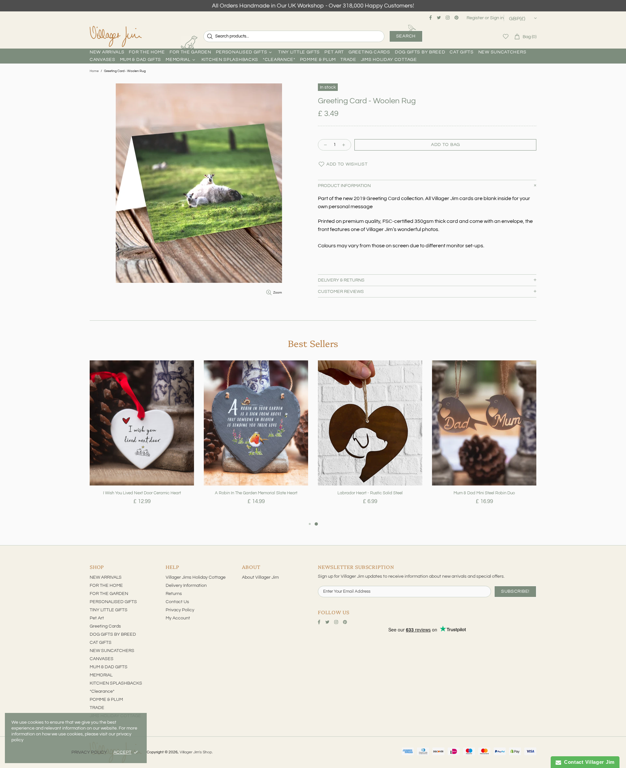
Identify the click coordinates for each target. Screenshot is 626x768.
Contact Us (177, 602)
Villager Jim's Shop (116, 36)
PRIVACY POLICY (89, 752)
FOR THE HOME (106, 585)
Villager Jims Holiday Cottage (196, 577)
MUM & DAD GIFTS (108, 667)
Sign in (497, 18)
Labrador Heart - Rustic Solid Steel (370, 493)
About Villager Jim (260, 577)
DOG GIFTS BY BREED (113, 634)
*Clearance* (102, 691)
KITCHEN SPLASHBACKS (116, 683)
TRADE (97, 707)
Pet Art (97, 618)
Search (406, 36)
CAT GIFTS (101, 642)
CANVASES (101, 659)
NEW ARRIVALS (106, 577)
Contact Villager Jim (588, 762)
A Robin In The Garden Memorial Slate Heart (256, 493)
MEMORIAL (101, 675)
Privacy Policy (180, 610)
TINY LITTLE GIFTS (108, 610)
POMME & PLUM (106, 699)
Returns (174, 593)
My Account (178, 618)
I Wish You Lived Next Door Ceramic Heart (142, 493)
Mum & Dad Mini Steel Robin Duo (484, 493)
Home (94, 71)
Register (475, 18)
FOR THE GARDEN (109, 593)
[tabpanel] (142, 440)
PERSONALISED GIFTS (113, 602)
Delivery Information (186, 585)
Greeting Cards (105, 626)
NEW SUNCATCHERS (112, 650)
